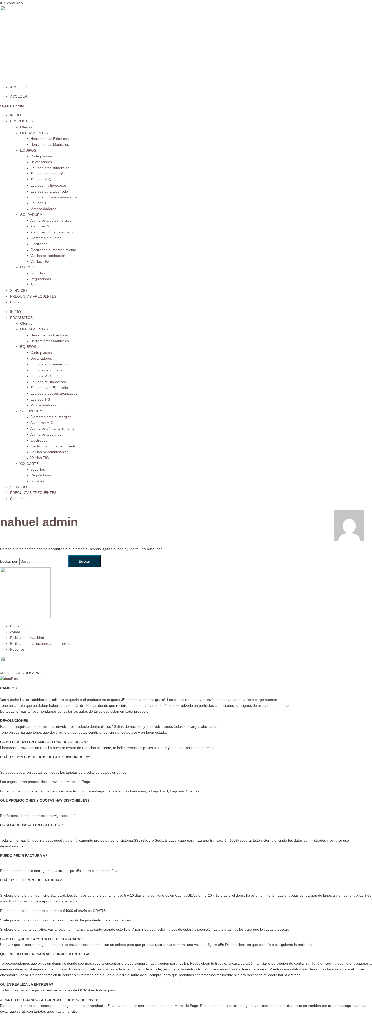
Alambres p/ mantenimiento (52, 232)
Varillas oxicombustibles (49, 256)
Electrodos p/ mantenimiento (53, 250)
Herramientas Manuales (49, 144)
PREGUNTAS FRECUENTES (33, 296)
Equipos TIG (40, 203)
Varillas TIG (39, 261)
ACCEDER (18, 87)
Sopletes (37, 285)
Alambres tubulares (45, 238)
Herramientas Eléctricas (49, 139)
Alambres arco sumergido (51, 220)
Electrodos (38, 244)
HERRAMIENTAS (34, 133)
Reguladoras (40, 279)
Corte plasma (41, 156)
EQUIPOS (28, 150)
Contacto (17, 302)
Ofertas (26, 127)
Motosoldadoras (43, 209)
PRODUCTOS (21, 121)
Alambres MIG (41, 226)
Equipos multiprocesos (48, 185)
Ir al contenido (11, 3)
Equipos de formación (47, 174)
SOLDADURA (31, 215)
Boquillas (37, 273)
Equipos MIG (40, 180)
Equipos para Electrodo (49, 191)
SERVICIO (18, 290)
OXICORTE (29, 267)
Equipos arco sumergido (49, 168)
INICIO (15, 115)
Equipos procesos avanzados (53, 197)
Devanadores (41, 162)
